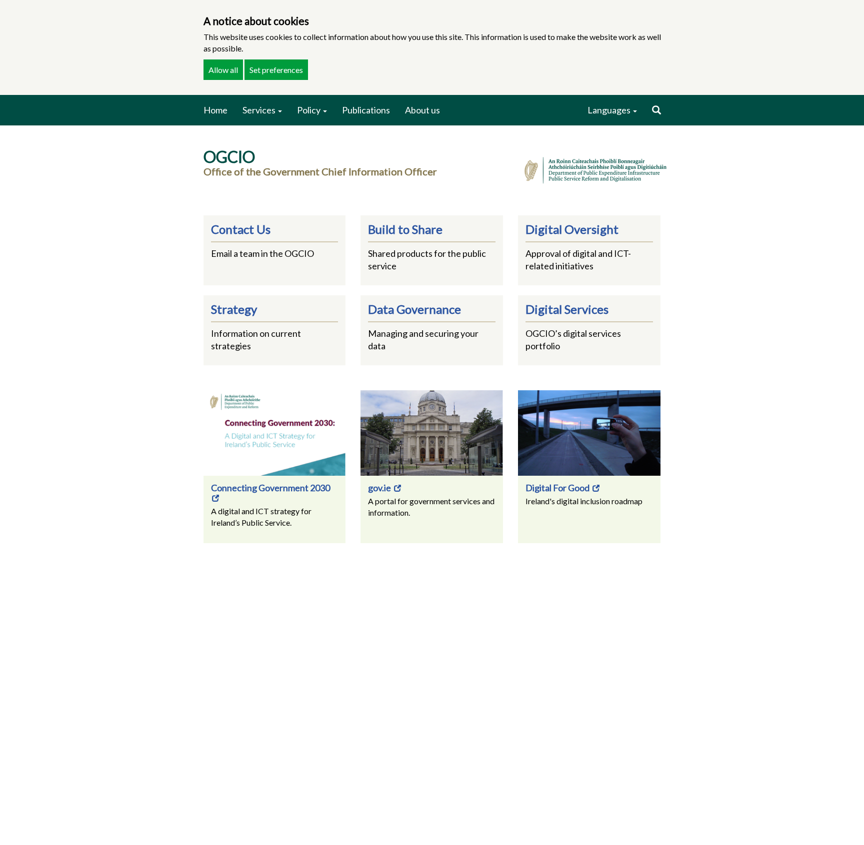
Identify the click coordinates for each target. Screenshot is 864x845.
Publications (366, 109)
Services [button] (259, 109)
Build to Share (405, 229)
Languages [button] (610, 109)
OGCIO (229, 156)
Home (216, 109)
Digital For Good (558, 487)
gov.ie (380, 487)
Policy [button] (309, 109)
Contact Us (240, 229)
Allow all (223, 69)
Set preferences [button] (276, 69)
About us (422, 109)
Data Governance (414, 309)
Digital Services (567, 309)
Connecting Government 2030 (270, 487)
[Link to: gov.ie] (431, 433)
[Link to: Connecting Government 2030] (275, 433)
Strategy (234, 309)
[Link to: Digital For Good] (589, 433)
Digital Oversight (572, 229)
